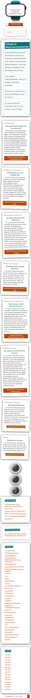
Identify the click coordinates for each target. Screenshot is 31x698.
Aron (6, 576)
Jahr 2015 (8, 662)
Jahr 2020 (8, 674)
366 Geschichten (10, 550)
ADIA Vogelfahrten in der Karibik (14, 567)
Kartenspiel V (9, 508)
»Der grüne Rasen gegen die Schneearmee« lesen (16, 158)
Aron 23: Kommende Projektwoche (15, 516)
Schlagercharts (9, 617)
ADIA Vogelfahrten (10, 564)
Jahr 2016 (8, 664)
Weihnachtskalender (11, 637)
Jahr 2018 (8, 669)
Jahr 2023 (8, 682)
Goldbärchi (8, 600)
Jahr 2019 (8, 672)
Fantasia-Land (9, 593)
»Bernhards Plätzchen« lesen (16, 427)
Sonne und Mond (10, 622)
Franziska (8, 598)
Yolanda (7, 639)
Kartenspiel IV (9, 519)
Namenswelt (8, 615)
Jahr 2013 (8, 657)
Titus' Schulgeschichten (12, 627)
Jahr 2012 (8, 654)
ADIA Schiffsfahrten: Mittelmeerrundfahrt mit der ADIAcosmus (13, 559)
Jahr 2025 (8, 686)
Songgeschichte (9, 620)
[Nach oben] (28, 696)
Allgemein (8, 573)
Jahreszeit (8, 610)
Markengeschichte (10, 612)
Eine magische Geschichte (13, 586)
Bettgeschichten (9, 581)
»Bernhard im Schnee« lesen (14, 454)
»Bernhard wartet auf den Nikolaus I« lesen (15, 289)
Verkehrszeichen (10, 630)
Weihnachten (9, 632)
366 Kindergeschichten (12, 553)
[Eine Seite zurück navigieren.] (15, 479)
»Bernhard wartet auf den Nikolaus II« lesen (16, 252)
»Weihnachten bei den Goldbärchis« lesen (15, 203)
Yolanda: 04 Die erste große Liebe (15, 511)
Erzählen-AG (9, 588)
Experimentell (9, 591)
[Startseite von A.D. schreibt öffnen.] (15, 7)
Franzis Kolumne (10, 596)
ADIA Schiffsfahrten (11, 556)
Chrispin (7, 583)
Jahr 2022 (8, 679)
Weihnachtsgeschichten (12, 635)
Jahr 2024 (8, 684)
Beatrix (7, 578)
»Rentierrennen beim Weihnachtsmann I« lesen (16, 336)
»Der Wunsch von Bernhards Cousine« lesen (15, 390)
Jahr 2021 (8, 677)
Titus (6, 624)
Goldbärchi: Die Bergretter (13, 603)
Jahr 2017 (8, 667)
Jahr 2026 (8, 689)
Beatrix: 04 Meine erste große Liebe (15, 514)
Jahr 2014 (8, 660)
